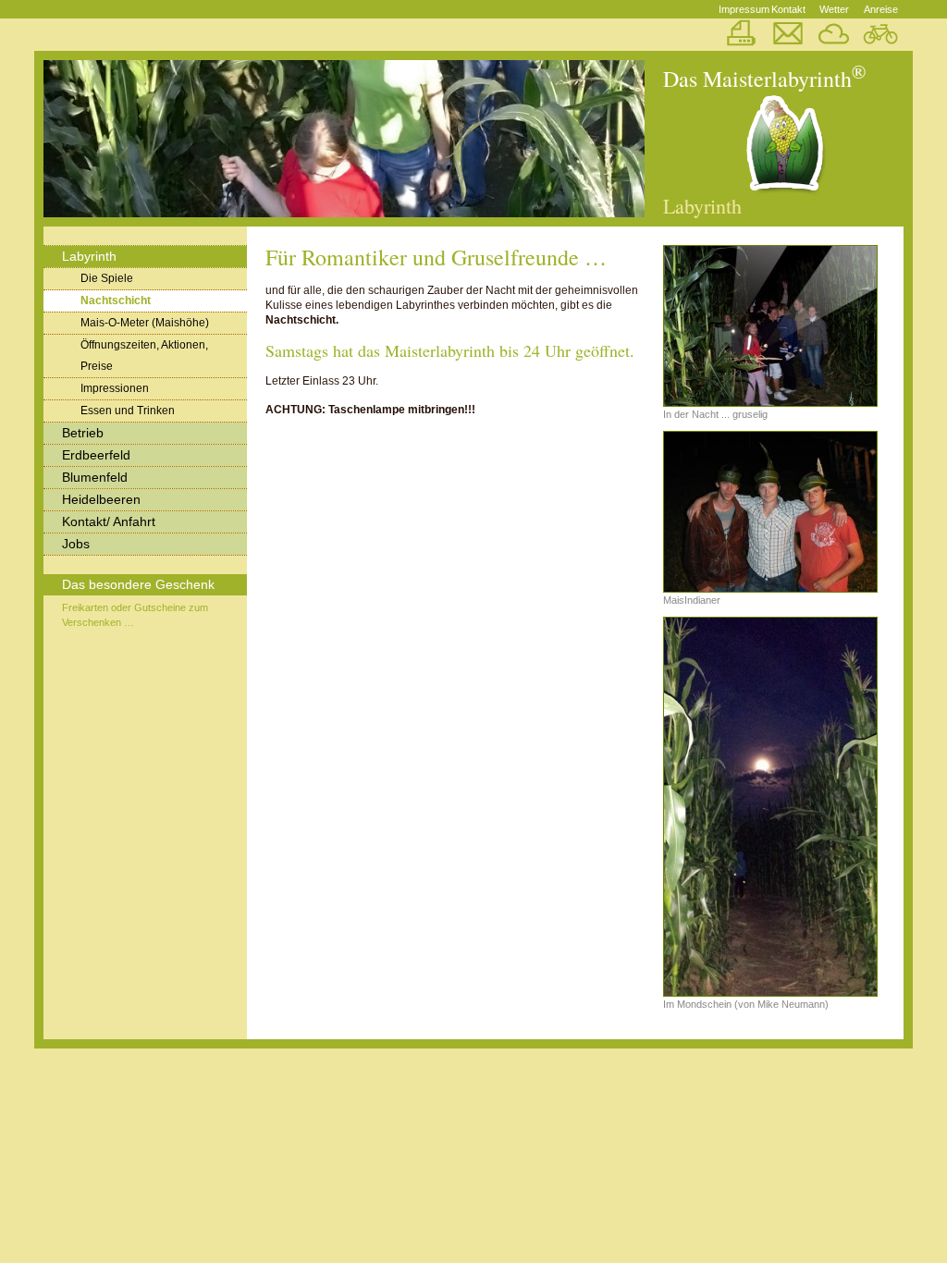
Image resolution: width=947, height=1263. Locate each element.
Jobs (76, 543)
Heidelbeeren (101, 499)
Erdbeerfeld (96, 455)
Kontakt (788, 9)
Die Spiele (106, 278)
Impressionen (114, 388)
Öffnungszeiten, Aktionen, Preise (144, 355)
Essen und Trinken (127, 410)
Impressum (742, 9)
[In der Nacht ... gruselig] (769, 326)
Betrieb (83, 432)
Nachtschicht (115, 300)
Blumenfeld (95, 477)
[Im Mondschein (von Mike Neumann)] (769, 807)
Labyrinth (89, 256)
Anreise (881, 9)
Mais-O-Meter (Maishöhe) (144, 322)
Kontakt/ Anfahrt (108, 521)
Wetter (834, 9)
